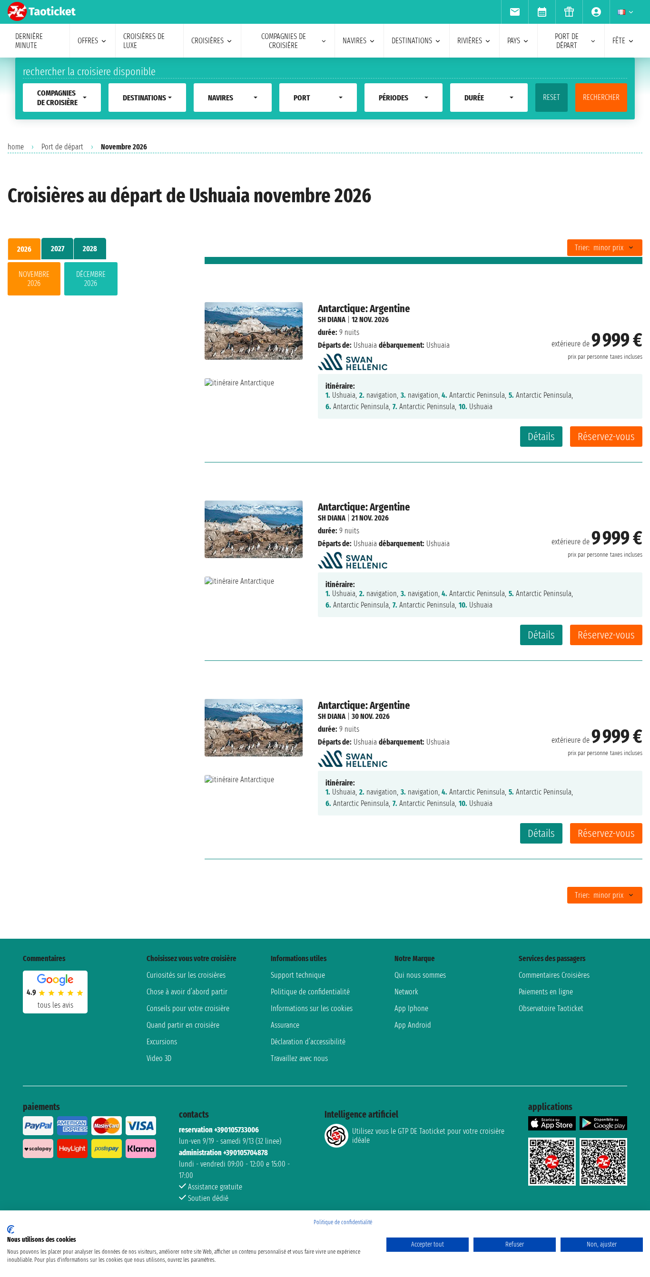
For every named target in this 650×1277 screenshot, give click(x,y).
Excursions (162, 1041)
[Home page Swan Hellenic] (352, 359)
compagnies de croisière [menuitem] (283, 41)
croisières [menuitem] (207, 40)
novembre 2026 (34, 279)
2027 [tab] (57, 248)
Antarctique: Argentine (364, 308)
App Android (412, 1025)
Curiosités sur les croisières (186, 975)
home (16, 146)
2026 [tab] (24, 249)
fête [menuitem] (618, 40)
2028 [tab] (90, 248)
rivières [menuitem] (469, 40)
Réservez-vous (606, 436)
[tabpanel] (91, 280)
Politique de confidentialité (310, 991)
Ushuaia (365, 345)
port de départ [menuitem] (567, 41)
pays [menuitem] (513, 40)
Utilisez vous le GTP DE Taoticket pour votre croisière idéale (428, 1136)
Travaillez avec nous (299, 1058)
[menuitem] (514, 12)
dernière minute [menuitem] (29, 41)
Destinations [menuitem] (412, 40)
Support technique (298, 975)
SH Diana (331, 319)
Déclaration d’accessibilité (308, 1041)
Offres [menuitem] (88, 40)
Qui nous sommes (420, 975)
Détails (541, 436)
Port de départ (62, 146)
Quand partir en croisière (183, 1025)
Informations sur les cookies (312, 1008)
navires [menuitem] (354, 40)
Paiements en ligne (546, 991)
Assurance (285, 1025)
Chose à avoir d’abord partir (187, 991)
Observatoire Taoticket (551, 1008)
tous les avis (55, 1005)
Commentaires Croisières (554, 975)
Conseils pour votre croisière (188, 1008)
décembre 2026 (91, 279)
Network (406, 991)
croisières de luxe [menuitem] (144, 41)
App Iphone (411, 1008)
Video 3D (159, 1058)
